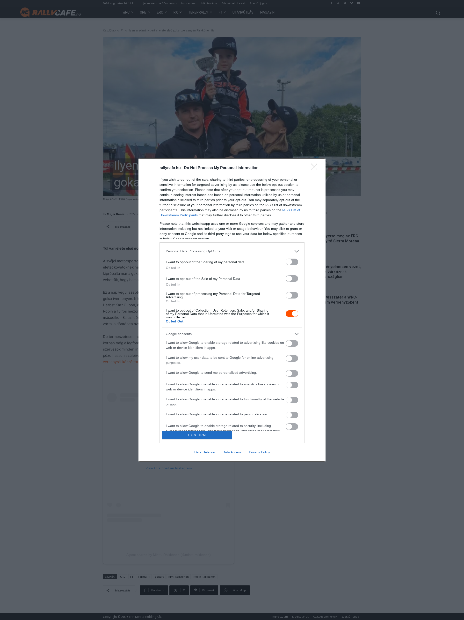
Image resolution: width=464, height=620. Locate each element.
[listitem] (232, 251)
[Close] (315, 168)
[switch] (292, 262)
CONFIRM (197, 435)
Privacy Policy (259, 452)
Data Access (232, 452)
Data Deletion (204, 452)
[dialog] (232, 310)
